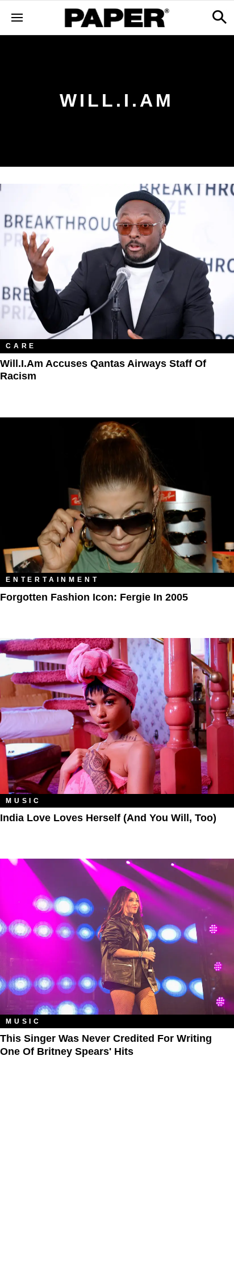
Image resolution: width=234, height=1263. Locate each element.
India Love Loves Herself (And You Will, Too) (108, 817)
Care (21, 346)
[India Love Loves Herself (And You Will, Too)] (117, 716)
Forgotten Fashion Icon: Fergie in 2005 (94, 597)
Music (23, 801)
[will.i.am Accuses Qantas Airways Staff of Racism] (117, 262)
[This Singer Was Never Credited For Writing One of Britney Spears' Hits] (117, 937)
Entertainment (52, 580)
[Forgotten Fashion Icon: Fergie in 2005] (117, 495)
